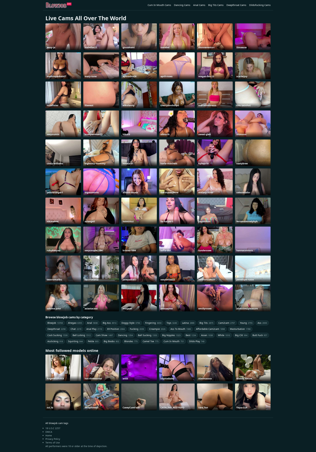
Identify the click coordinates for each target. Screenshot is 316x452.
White (224, 335)
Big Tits (206, 322)
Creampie (157, 328)
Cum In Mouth (174, 341)
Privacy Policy (52, 438)
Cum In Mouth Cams (159, 5)
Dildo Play (196, 341)
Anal (92, 322)
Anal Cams (199, 5)
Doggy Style (130, 322)
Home (48, 435)
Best (191, 335)
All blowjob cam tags (56, 423)
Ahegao (75, 322)
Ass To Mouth (181, 328)
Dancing (125, 335)
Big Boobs (111, 341)
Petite (93, 341)
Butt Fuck (259, 335)
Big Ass (109, 322)
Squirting (75, 341)
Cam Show (104, 335)
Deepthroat (56, 328)
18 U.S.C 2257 (52, 428)
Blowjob (55, 322)
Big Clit (241, 335)
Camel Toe (150, 341)
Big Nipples (171, 335)
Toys (172, 322)
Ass (262, 322)
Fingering (153, 322)
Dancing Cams (182, 5)
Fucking (137, 328)
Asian (207, 335)
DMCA (48, 431)
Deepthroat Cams (236, 5)
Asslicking (55, 341)
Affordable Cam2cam (210, 328)
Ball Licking (82, 335)
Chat (76, 328)
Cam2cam (226, 322)
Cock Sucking (57, 335)
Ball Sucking (147, 335)
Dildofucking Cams (260, 5)
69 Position (116, 328)
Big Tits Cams (216, 5)
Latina (188, 322)
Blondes (131, 341)
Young (246, 322)
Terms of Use (52, 442)
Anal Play (94, 328)
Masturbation (240, 328)
